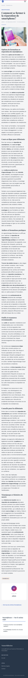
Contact (3, 668)
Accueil (3, 5)
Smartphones (9, 5)
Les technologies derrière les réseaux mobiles (13, 630)
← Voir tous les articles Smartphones (11, 605)
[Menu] (25, 1)
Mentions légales (5, 666)
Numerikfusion (7, 645)
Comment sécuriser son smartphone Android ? (12, 625)
